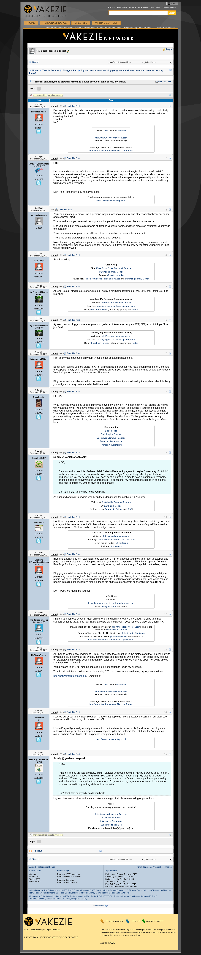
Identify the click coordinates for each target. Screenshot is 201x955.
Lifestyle (81, 22)
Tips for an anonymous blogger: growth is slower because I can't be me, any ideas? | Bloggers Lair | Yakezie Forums (100, 36)
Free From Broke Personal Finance (113, 268)
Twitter (134, 309)
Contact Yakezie (69, 937)
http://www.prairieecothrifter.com (111, 814)
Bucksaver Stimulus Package (111, 438)
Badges (158, 7)
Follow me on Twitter (111, 817)
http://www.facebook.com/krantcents (117, 539)
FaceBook (121, 130)
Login (169, 49)
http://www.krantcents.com (116, 536)
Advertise (111, 7)
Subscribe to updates (111, 824)
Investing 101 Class (117, 629)
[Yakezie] (48, 925)
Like (106, 130)
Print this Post (73, 106)
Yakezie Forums (50, 70)
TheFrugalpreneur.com (122, 603)
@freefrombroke (115, 275)
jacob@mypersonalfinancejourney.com (116, 306)
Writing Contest (106, 22)
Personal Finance (55, 22)
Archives (132, 7)
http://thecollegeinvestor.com (126, 627)
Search (35, 62)
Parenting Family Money (111, 271)
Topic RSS (37, 851)
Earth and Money (112, 506)
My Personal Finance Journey (116, 302)
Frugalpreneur (109, 606)
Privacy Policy (32, 937)
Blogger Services (169, 7)
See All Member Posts (145, 7)
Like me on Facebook (111, 821)
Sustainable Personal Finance (116, 502)
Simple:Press (99, 905)
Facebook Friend (99, 309)
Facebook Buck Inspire (111, 441)
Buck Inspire (111, 430)
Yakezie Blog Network (165, 27)
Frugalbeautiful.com (98, 603)
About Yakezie (122, 7)
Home (31, 22)
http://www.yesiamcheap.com (110, 200)
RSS (130, 509)
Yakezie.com (47, 11)
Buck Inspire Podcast (111, 434)
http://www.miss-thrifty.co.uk (111, 739)
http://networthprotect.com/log (69, 676)
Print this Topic (164, 82)
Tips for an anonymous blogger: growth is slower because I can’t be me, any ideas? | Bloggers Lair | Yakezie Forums (99, 27)
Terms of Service (50, 937)
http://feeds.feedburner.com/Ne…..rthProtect (111, 150)
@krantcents (122, 543)
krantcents (116, 546)
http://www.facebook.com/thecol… (105, 639)
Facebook (109, 509)
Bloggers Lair (69, 70)
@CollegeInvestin (118, 636)
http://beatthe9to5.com (133, 633)
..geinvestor (127, 639)
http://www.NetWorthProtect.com (111, 137)
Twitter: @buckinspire (111, 445)
